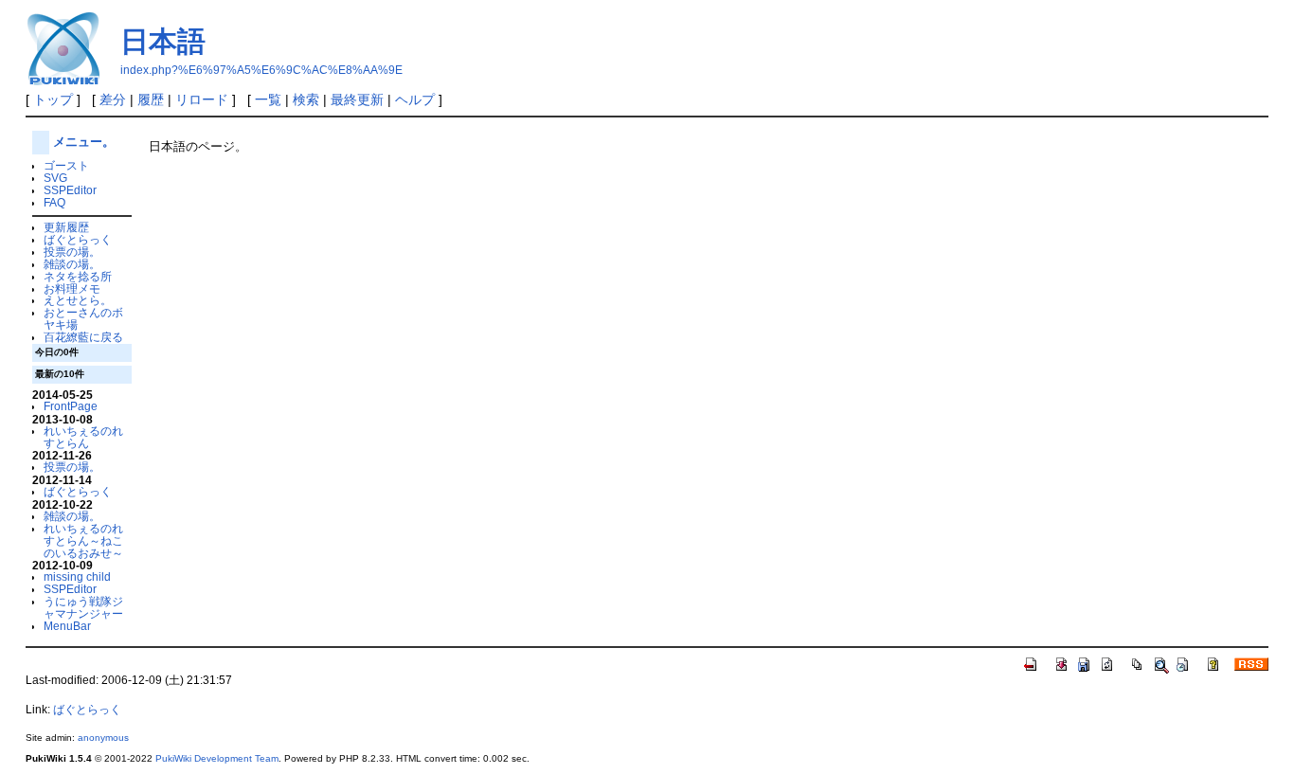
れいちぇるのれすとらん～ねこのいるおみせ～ (83, 540)
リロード (201, 99)
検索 (306, 99)
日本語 (163, 41)
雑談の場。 (72, 264)
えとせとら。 (78, 300)
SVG (55, 177)
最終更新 (357, 99)
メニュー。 (84, 142)
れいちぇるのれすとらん (83, 436)
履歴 (150, 99)
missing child (77, 576)
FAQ (54, 202)
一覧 (268, 99)
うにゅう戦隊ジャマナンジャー (83, 607)
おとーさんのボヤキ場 (83, 318)
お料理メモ (72, 288)
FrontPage (71, 406)
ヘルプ (415, 99)
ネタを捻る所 (78, 276)
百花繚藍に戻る (83, 337)
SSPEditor (70, 190)
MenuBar (67, 626)
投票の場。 (72, 251)
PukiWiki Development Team (217, 758)
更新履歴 (66, 227)
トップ (53, 99)
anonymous (103, 737)
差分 (112, 99)
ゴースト (66, 165)
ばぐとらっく (78, 239)
